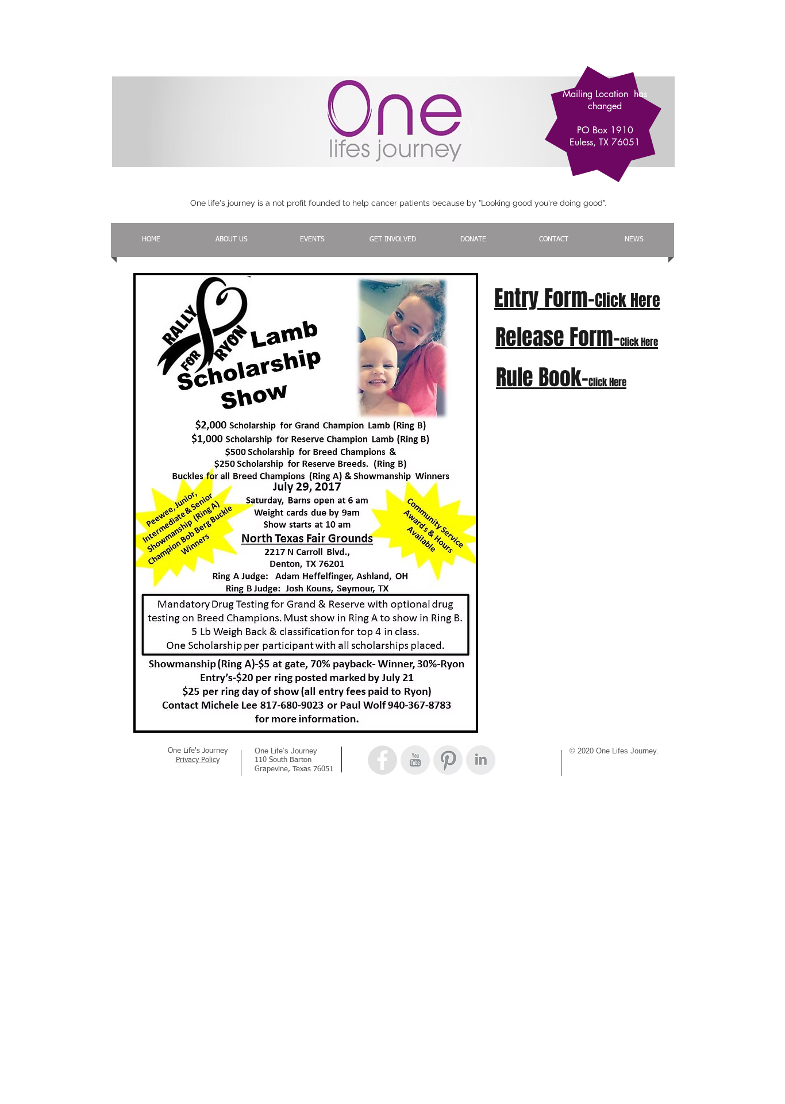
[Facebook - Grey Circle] (382, 760)
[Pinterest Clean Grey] (448, 760)
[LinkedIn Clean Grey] (480, 760)
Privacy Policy (198, 760)
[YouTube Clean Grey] (415, 760)
